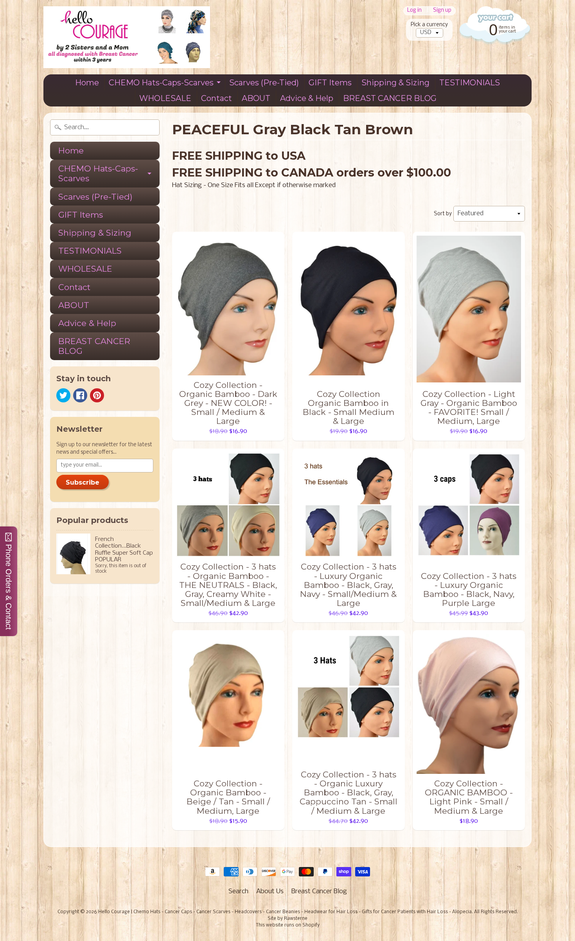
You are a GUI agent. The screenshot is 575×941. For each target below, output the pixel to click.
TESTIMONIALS (469, 82)
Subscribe (82, 482)
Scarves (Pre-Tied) (264, 82)
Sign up (442, 10)
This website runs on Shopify (288, 925)
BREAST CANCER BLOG (390, 98)
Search (238, 891)
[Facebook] (80, 395)
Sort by (443, 214)
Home (87, 82)
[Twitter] (63, 395)
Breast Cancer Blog (319, 891)
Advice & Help (306, 98)
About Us (270, 891)
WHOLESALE (165, 98)
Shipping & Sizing (395, 82)
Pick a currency (429, 25)
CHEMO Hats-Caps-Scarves (161, 82)
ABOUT (256, 98)
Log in (414, 10)
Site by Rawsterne (287, 918)
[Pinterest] (97, 395)
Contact (216, 98)
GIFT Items (330, 82)
